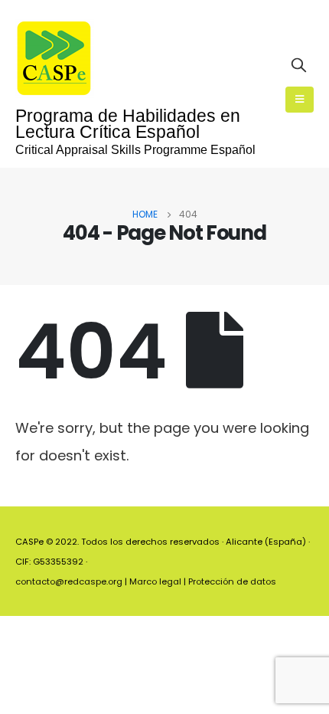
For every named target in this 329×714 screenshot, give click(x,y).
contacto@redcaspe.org (68, 581)
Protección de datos (232, 581)
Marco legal (155, 581)
